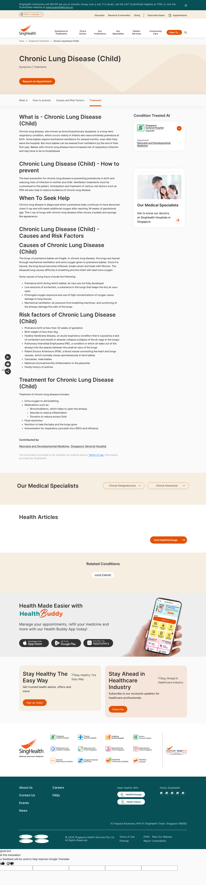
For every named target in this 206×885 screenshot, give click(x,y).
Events (24, 803)
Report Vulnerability (155, 840)
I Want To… (174, 32)
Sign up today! (34, 702)
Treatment (95, 100)
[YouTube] (184, 794)
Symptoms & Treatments (39, 41)
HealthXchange (134, 794)
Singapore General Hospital (88, 446)
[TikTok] (167, 794)
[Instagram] (178, 794)
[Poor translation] (10, 863)
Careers (58, 787)
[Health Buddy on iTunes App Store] (34, 643)
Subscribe (118, 709)
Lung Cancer (103, 574)
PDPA (147, 836)
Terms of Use (127, 836)
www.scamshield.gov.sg (59, 7)
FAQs (56, 795)
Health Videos (134, 802)
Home (21, 41)
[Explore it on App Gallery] (98, 643)
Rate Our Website (162, 836)
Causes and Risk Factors (70, 100)
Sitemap (124, 840)
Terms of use (96, 454)
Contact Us (27, 795)
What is (23, 100)
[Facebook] (162, 794)
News (23, 810)
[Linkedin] (173, 794)
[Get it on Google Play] (66, 643)
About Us (26, 787)
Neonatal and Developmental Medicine (44, 446)
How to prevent (42, 100)
